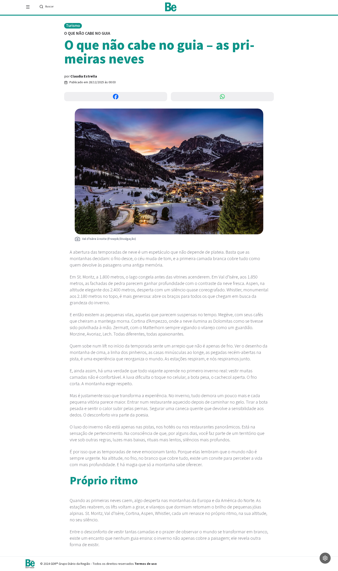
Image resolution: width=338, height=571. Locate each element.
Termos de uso (146, 564)
